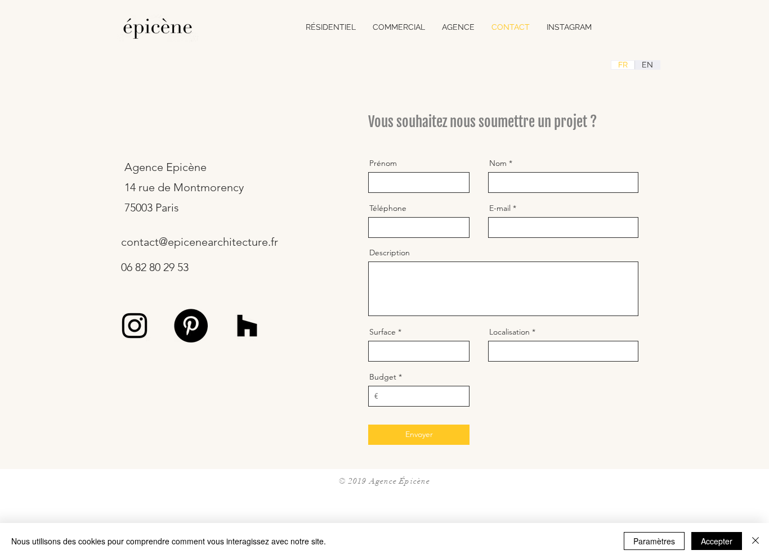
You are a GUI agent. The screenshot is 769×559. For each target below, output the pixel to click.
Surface (382, 332)
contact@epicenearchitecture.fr (199, 242)
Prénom (383, 163)
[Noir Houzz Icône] (247, 325)
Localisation (509, 332)
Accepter (716, 541)
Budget (382, 377)
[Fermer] (755, 541)
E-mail (500, 208)
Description (389, 252)
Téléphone (387, 208)
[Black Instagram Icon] (134, 325)
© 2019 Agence (369, 481)
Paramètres (654, 541)
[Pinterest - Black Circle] (191, 325)
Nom (498, 163)
